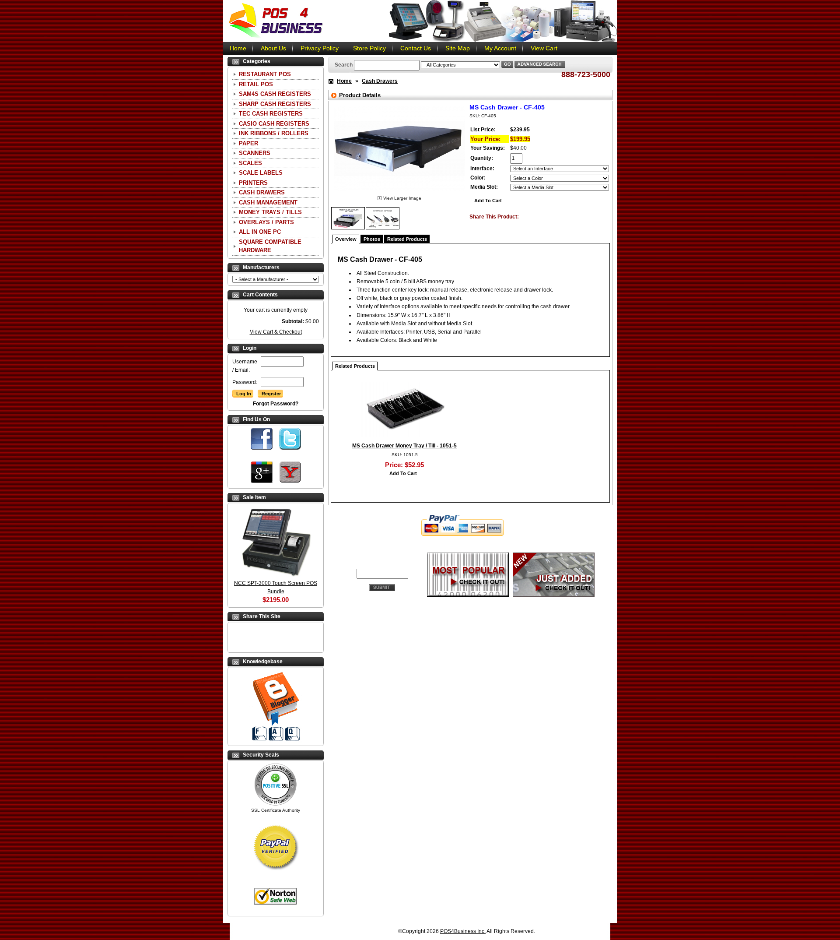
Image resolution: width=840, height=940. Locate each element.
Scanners (254, 153)
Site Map (457, 48)
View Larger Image (402, 198)
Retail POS (256, 84)
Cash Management (268, 202)
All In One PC (260, 232)
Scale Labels (261, 172)
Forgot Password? (275, 404)
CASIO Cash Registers (274, 123)
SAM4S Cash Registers (275, 94)
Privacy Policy (320, 48)
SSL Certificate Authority (275, 810)
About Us (273, 48)
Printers (253, 183)
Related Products (407, 239)
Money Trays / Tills (270, 212)
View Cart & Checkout (276, 332)
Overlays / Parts (266, 222)
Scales (250, 163)
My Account (500, 48)
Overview (346, 239)
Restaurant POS (265, 74)
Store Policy (369, 48)
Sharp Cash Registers (275, 104)
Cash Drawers (262, 192)
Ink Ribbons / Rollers (273, 133)
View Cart (544, 48)
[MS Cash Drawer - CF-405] (399, 192)
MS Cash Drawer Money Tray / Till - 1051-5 (404, 446)
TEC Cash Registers (271, 113)
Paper (248, 143)
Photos (372, 239)
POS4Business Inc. (463, 931)
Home (238, 48)
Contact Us (415, 48)
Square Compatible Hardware (270, 246)
